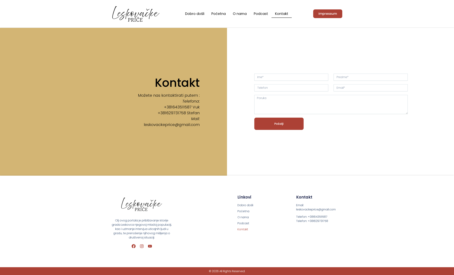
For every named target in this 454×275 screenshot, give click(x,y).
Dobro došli (194, 13)
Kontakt (281, 13)
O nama (240, 13)
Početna (218, 13)
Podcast (261, 13)
